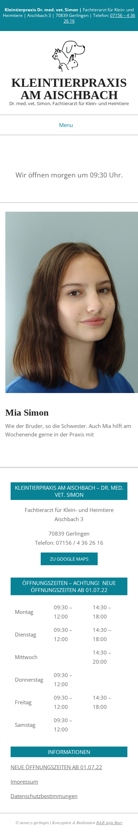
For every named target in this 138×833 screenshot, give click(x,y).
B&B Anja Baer (109, 822)
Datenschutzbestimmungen (44, 795)
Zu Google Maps (69, 559)
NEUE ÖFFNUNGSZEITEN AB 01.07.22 (56, 767)
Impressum (24, 781)
